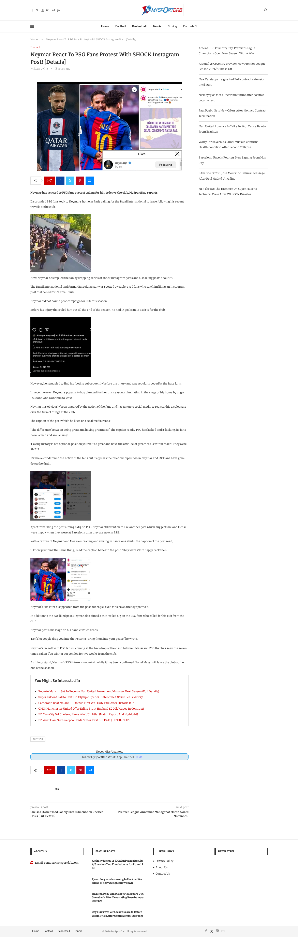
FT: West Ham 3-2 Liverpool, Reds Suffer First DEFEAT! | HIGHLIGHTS (84, 720)
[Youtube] (47, 10)
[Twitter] (37, 10)
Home (105, 26)
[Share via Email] (90, 181)
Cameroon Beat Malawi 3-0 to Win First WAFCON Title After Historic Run (86, 703)
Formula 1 (190, 26)
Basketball (139, 26)
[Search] (266, 10)
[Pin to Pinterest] (80, 181)
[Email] (53, 10)
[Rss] (58, 10)
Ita (57, 789)
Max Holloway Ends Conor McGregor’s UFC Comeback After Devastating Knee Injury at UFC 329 (118, 897)
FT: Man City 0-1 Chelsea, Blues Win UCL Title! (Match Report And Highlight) (88, 714)
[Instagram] (42, 10)
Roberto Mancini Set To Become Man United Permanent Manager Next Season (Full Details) (98, 691)
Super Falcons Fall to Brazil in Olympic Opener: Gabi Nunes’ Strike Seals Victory (90, 697)
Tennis (157, 26)
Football (120, 26)
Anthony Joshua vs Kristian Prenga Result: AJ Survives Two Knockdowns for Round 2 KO (117, 864)
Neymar (38, 739)
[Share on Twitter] (70, 181)
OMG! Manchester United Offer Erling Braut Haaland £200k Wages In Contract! (91, 708)
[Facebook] (32, 10)
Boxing (172, 26)
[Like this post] (50, 181)
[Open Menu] (32, 26)
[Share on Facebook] (60, 181)
